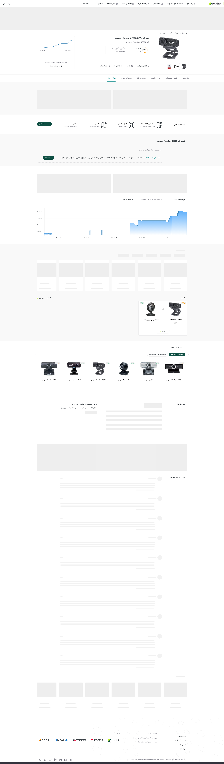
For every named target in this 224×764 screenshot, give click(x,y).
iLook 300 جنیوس (123, 380)
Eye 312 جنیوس (149, 380)
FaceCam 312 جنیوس (49, 380)
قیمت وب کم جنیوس (166, 33)
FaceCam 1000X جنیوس (99, 380)
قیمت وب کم (177, 33)
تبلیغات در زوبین (180, 741)
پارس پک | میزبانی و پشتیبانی (147, 738)
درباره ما (183, 749)
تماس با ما (182, 745)
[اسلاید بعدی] (36, 376)
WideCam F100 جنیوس (173, 380)
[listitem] (163, 318)
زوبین (185, 33)
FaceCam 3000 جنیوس (74, 380)
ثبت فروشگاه (181, 736)
